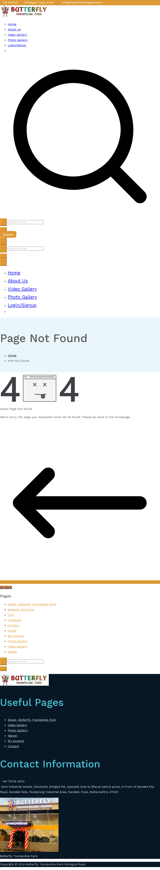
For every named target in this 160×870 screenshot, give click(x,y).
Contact (13, 625)
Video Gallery (17, 35)
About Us (14, 29)
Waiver (12, 652)
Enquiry (8, 234)
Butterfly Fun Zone (21, 609)
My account (16, 636)
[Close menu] (3, 262)
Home (12, 24)
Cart (11, 615)
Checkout (14, 620)
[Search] (3, 222)
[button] (3, 229)
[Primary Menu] (3, 241)
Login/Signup (17, 45)
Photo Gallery (18, 40)
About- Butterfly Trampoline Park (32, 604)
